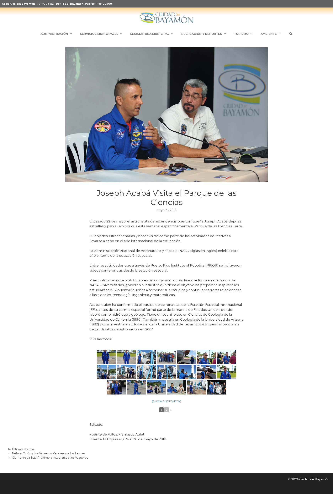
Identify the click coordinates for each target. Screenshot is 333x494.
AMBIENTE (269, 34)
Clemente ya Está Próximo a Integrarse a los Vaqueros (50, 457)
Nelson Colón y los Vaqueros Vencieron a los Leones (48, 453)
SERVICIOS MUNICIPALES (99, 34)
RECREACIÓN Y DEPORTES (201, 34)
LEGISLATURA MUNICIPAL (149, 34)
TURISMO (241, 34)
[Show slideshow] (166, 401)
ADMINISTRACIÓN (54, 34)
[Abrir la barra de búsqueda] (290, 34)
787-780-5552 (45, 3)
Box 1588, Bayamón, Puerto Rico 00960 (84, 3)
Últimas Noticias (23, 449)
